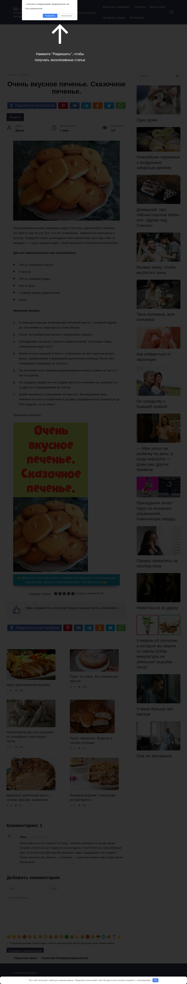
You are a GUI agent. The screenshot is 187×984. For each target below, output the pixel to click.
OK (155, 980)
